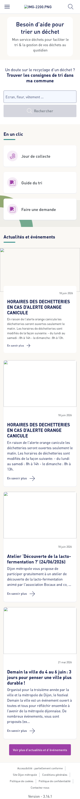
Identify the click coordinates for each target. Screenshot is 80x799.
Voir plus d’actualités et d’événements (40, 750)
